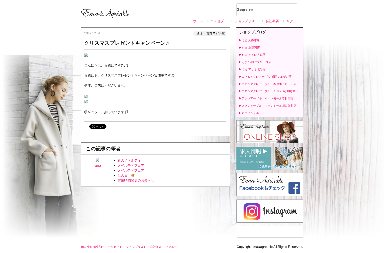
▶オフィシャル (249, 113)
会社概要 (272, 21)
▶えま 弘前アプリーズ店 (255, 62)
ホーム (198, 21)
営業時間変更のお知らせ (136, 180)
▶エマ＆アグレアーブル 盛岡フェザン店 (265, 76)
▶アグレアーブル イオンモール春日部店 (266, 98)
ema (97, 165)
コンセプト (218, 21)
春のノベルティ (129, 160)
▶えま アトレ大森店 (252, 54)
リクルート (294, 21)
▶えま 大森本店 (249, 40)
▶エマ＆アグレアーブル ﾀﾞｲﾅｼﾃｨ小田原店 (267, 91)
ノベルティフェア (131, 165)
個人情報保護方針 (92, 247)
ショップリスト (246, 21)
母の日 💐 (126, 175)
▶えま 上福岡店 (249, 47)
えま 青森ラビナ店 (211, 33)
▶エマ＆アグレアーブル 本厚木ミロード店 (267, 84)
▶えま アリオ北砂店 (252, 69)
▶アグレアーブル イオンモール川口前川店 (267, 105)
